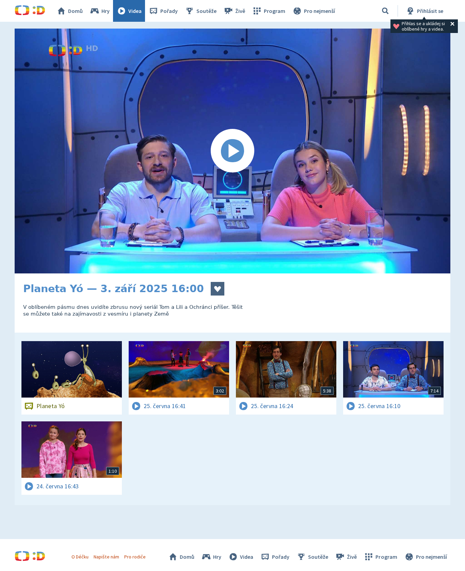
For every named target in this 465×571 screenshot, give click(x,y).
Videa (135, 10)
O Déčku (80, 557)
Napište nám (106, 557)
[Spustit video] (232, 151)
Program (274, 10)
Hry (105, 10)
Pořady (169, 10)
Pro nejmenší (319, 10)
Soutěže (206, 10)
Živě (240, 10)
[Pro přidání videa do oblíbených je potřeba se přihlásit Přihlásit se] (217, 289)
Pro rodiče (135, 557)
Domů (75, 10)
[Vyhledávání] (385, 11)
